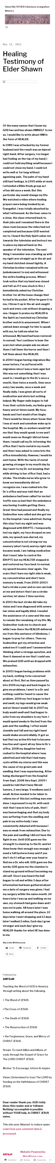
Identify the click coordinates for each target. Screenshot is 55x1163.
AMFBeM (7, 1154)
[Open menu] (6, 27)
